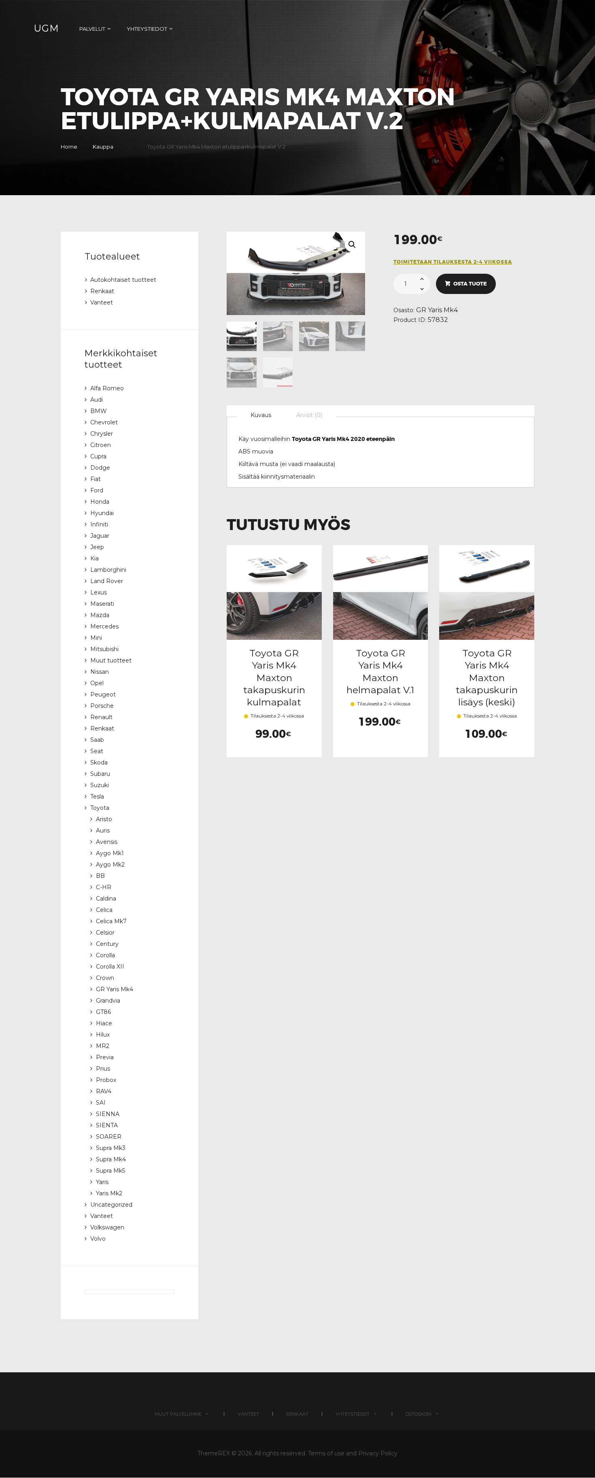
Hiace (104, 1023)
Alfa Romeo (107, 388)
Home (69, 146)
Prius (103, 1068)
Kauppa (103, 146)
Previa (105, 1057)
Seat (96, 751)
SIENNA (107, 1114)
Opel (97, 683)
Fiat (95, 479)
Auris (103, 830)
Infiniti (99, 524)
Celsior (105, 932)
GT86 (103, 1012)
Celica (104, 910)
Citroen (100, 445)
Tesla (97, 796)
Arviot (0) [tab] (309, 415)
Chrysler (101, 433)
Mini (96, 637)
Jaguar (99, 535)
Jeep (97, 547)
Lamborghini (108, 569)
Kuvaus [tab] (261, 415)
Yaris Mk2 (109, 1193)
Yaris (102, 1182)
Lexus (98, 592)
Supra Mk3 (110, 1148)
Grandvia (108, 1000)
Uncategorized (111, 1204)
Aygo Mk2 (110, 864)
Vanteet (101, 302)
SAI (101, 1102)
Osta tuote (470, 283)
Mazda (99, 615)
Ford (96, 490)
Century (107, 944)
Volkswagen (107, 1227)
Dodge (100, 467)
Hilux (103, 1034)
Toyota (99, 807)
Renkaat (102, 291)
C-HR (103, 887)
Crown (105, 978)
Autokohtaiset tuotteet (123, 279)
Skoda (99, 762)
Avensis (106, 841)
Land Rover (106, 581)
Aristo (104, 819)
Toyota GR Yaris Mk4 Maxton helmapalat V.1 (380, 671)
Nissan (99, 671)
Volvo (98, 1238)
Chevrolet (104, 422)
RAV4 (103, 1091)
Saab (97, 739)
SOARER (108, 1136)
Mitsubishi (104, 649)
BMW (98, 411)
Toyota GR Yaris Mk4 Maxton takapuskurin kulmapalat (274, 677)
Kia (94, 558)
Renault (101, 717)
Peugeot (103, 694)
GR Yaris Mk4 (437, 310)
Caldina (106, 898)
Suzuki (99, 785)
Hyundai (102, 513)
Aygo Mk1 (110, 853)
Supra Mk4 (111, 1159)
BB (100, 876)
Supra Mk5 (110, 1170)
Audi (96, 399)
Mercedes (104, 626)
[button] (352, 244)
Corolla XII (110, 966)
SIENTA (107, 1125)
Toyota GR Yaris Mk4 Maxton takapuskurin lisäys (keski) (487, 677)
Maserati (102, 603)
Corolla (105, 955)
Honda (99, 501)
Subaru (100, 773)
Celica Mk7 (111, 921)
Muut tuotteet (111, 660)
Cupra (98, 456)
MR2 (102, 1046)
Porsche (102, 705)
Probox (106, 1080)
